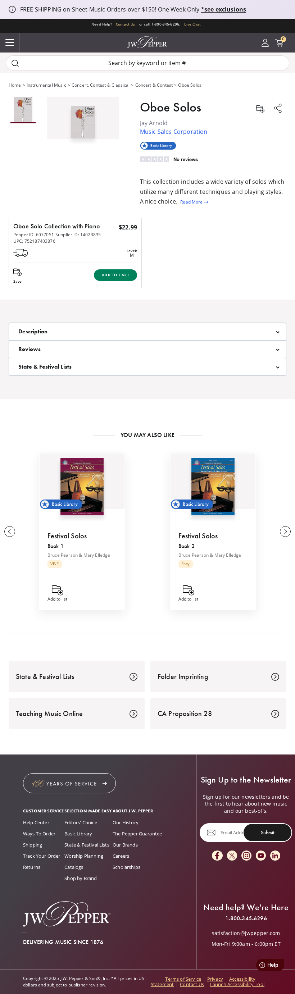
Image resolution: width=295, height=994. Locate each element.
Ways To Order (39, 833)
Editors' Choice (80, 822)
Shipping (32, 845)
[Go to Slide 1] (23, 110)
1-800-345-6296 (246, 918)
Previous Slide (9, 531)
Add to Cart (116, 275)
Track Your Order (41, 856)
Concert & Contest (154, 85)
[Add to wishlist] (260, 109)
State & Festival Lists (86, 845)
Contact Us (125, 24)
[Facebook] (217, 856)
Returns (31, 867)
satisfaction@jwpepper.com (246, 933)
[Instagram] (246, 856)
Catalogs (73, 867)
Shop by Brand (80, 878)
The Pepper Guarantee (137, 833)
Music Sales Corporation (174, 132)
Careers (121, 856)
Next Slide (285, 531)
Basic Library (78, 833)
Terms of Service (183, 979)
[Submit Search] (15, 63)
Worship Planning (83, 856)
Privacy (215, 979)
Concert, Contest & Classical (101, 85)
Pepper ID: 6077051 (33, 235)
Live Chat (192, 24)
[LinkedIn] (275, 856)
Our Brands (125, 845)
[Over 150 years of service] (69, 783)
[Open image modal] (83, 125)
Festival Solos (67, 536)
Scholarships (126, 867)
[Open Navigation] (9, 43)
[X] (232, 856)
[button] (83, 120)
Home (15, 85)
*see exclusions (223, 9)
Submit (267, 832)
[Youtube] (261, 856)
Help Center (36, 822)
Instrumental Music (46, 85)
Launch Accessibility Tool (237, 984)
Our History (126, 822)
